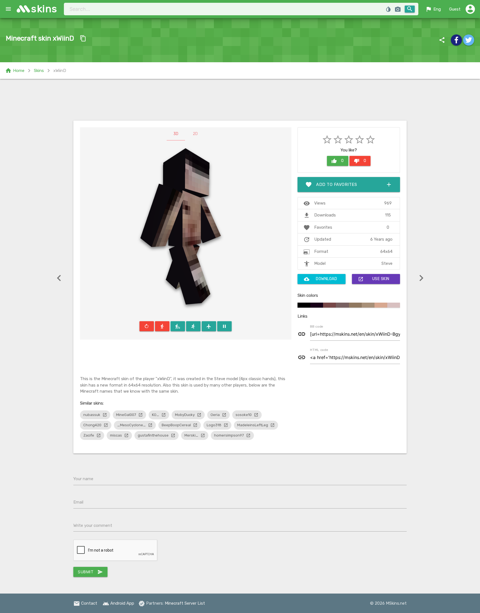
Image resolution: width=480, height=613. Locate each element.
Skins (39, 70)
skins (44, 9)
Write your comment (92, 525)
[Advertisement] (240, 99)
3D (175, 133)
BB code (316, 326)
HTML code (319, 350)
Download (320, 279)
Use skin (373, 279)
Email (78, 502)
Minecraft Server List (185, 603)
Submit (90, 572)
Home (14, 70)
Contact (85, 603)
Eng (433, 9)
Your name (83, 478)
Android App (118, 603)
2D (195, 133)
